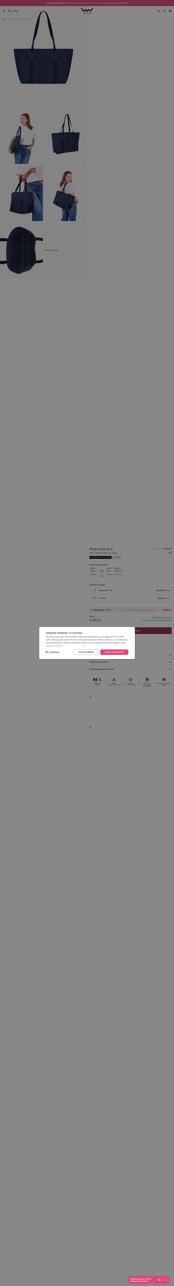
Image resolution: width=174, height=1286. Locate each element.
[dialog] (87, 643)
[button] (53, 652)
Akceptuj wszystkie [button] (114, 652)
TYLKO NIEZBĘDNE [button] (86, 652)
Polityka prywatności (54, 645)
